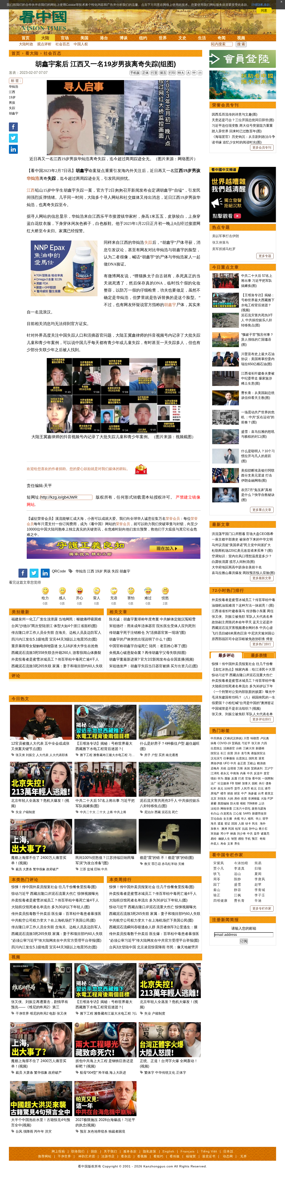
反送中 (258, 773)
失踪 (12, 108)
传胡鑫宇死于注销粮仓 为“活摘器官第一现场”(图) (147, 632)
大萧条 (27, 869)
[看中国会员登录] (242, 59)
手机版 (135, 73)
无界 (243, 1156)
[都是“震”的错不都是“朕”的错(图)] (170, 821)
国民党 (253, 758)
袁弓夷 (245, 753)
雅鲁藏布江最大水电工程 (110, 755)
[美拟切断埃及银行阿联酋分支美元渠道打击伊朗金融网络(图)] (225, 470)
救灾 (147, 864)
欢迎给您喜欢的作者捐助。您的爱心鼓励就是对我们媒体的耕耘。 (78, 469)
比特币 (228, 788)
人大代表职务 (58, 755)
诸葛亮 (265, 833)
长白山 (215, 813)
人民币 (245, 788)
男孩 (12, 102)
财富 (237, 793)
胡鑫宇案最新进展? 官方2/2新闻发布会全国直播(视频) (151, 659)
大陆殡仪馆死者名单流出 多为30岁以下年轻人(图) (50, 907)
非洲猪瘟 (254, 798)
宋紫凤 (218, 863)
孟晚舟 (215, 768)
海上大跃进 (117, 1072)
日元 (261, 788)
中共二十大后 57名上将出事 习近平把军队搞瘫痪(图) (256, 281)
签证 (227, 823)
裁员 (19, 869)
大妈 (230, 798)
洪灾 (48, 1131)
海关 (213, 823)
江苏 (83, 869)
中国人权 (81, 44)
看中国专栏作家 (227, 855)
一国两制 (267, 778)
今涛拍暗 (241, 863)
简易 (258, 863)
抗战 (245, 828)
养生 (237, 843)
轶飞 (216, 874)
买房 (162, 755)
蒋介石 (263, 828)
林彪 (233, 833)
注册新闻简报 (225, 920)
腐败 (227, 778)
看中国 (45, 20)
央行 (262, 783)
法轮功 (215, 808)
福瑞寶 (191, 1156)
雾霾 (213, 803)
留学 (265, 818)
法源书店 (108, 1156)
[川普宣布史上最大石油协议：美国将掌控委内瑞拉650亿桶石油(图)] (225, 354)
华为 (220, 778)
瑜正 (216, 895)
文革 (230, 843)
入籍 (241, 823)
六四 (264, 743)
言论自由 (216, 818)
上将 (110, 812)
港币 (268, 788)
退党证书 (209, 1156)
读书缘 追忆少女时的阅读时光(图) (237, 142)
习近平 (133, 755)
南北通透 (172, 755)
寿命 (223, 843)
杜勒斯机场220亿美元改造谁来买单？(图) (242, 550)
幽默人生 (224, 838)
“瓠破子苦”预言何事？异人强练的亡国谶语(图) (257, 339)
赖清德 (261, 763)
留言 (163, 73)
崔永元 (224, 773)
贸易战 (236, 743)
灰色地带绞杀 (98, 1131)
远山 (237, 874)
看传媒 (175, 1156)
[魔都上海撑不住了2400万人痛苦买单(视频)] (41, 821)
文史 (182, 38)
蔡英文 (269, 793)
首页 (26, 38)
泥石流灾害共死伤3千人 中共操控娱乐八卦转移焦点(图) (257, 320)
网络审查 (226, 808)
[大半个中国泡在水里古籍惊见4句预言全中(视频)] (41, 1084)
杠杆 (213, 788)
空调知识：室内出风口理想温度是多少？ (242, 556)
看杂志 (126, 1156)
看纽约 (158, 1156)
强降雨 (28, 1131)
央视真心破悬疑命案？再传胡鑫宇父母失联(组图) (147, 653)
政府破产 (52, 869)
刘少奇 (241, 833)
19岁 (12, 97)
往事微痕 (229, 758)
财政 (230, 793)
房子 (147, 755)
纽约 (143, 38)
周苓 (216, 879)
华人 (244, 818)
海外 (263, 823)
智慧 (234, 838)
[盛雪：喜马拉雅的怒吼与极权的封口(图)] (225, 431)
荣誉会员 (173, 518)
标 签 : (16, 81)
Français (188, 1151)
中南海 (234, 773)
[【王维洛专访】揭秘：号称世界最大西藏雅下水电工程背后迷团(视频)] (105, 707)
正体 (145, 73)
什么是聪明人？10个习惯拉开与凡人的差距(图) (258, 456)
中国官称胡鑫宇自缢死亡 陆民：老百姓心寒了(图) (148, 646)
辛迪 (258, 900)
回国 (234, 823)
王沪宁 (269, 768)
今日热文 (20, 698)
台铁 (239, 748)
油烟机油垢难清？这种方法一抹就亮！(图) (243, 605)
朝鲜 (238, 783)
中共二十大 (88, 812)
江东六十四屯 (241, 808)
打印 (172, 73)
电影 (52, 1013)
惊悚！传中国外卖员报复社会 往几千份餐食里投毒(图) (53, 887)
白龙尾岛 (226, 813)
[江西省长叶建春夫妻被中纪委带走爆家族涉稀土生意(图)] (225, 373)
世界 (163, 38)
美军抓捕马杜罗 (224, 249)
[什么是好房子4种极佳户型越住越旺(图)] (170, 707)
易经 (214, 838)
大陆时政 (26, 44)
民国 (231, 828)
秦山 (216, 890)
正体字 (181, 1072)
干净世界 (22, 1013)
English (168, 1151)
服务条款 (130, 1151)
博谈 (124, 38)
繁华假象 (39, 869)
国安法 (215, 753)
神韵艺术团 (86, 1156)
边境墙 (231, 768)
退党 (261, 758)
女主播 (228, 818)
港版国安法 (258, 753)
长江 (223, 753)
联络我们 (78, 1151)
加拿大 (246, 783)
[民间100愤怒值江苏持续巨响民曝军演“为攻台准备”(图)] (105, 821)
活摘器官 (229, 748)
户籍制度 (29, 812)
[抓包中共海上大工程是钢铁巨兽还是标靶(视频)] (105, 1025)
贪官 (266, 773)
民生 (255, 823)
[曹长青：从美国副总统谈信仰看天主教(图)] (225, 393)
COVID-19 (224, 743)
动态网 (228, 1156)
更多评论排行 (261, 719)
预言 (83, 1131)
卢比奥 (264, 738)
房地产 (215, 793)
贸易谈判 (257, 768)
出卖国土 (216, 748)
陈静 (237, 879)
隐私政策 (149, 1151)
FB (232, 783)
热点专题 (221, 227)
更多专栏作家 (261, 908)
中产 (244, 793)
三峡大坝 (248, 748)
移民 (251, 818)
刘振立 (30, 755)
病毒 (213, 743)
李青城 (259, 890)
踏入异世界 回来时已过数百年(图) (237, 131)
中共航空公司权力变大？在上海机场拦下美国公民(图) (53, 920)
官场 (65, 38)
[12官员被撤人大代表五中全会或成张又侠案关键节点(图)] (41, 707)
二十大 (101, 812)
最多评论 (226, 655)
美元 (220, 788)
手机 (248, 838)
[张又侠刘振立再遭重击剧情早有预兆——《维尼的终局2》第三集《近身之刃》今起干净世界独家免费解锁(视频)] (41, 966)
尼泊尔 (149, 812)
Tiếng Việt (209, 1151)
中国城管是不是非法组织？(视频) (236, 708)
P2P (270, 798)
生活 (202, 38)
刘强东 (222, 798)
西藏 (158, 812)
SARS (247, 813)
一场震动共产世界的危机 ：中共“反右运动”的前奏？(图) (258, 417)
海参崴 (252, 793)
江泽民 (215, 773)
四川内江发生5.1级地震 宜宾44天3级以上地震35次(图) (54, 639)
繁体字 (149, 1072)
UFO (226, 763)
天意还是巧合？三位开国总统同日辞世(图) (243, 120)
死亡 (175, 812)
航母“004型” (89, 1072)
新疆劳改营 (259, 813)
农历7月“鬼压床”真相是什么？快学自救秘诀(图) (258, 495)
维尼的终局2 (39, 1013)
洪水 (237, 753)
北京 (213, 798)
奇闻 (222, 38)
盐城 (90, 869)
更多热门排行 (261, 644)
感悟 (241, 838)
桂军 (238, 828)
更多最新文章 (261, 578)
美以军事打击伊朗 (225, 236)
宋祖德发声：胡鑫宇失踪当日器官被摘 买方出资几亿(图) (153, 666)
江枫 (237, 895)
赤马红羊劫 (169, 864)
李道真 (239, 868)
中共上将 (120, 812)
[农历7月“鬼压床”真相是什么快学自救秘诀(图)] (225, 490)
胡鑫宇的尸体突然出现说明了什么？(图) (140, 639)
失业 (19, 812)
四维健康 (220, 900)
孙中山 (253, 828)
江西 (12, 92)
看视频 (142, 1156)
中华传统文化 (165, 1072)
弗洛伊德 (216, 763)
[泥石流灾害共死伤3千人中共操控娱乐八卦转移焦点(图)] (170, 764)
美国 (84, 38)
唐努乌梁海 (259, 808)
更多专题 (265, 256)
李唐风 (259, 879)
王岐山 (251, 763)
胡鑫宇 (13, 113)
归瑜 (258, 868)
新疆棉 (260, 748)
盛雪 (237, 884)
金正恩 (241, 763)
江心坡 (237, 813)
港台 (104, 38)
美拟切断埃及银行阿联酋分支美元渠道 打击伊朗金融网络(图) (258, 475)
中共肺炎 (216, 738)
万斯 (240, 768)
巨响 (97, 869)
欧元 (254, 788)
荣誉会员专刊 (225, 105)
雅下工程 (86, 755)
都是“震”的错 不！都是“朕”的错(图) (167, 858)
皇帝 (257, 833)
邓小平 (224, 833)
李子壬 (259, 895)
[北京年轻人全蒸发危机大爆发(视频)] (41, 764)
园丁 (216, 884)
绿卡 (248, 823)
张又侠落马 (220, 242)
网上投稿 (58, 1151)
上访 (261, 803)
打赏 (154, 73)
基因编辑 (223, 803)
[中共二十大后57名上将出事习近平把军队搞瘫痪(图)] (105, 764)
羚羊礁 (103, 1072)
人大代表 (42, 755)
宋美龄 (215, 833)
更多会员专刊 (261, 147)
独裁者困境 (116, 1131)
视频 (241, 38)
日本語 (228, 1151)
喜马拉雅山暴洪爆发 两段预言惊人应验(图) (243, 573)
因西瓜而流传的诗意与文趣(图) (234, 114)
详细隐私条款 (260, 4)
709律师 (252, 803)
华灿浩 (13, 86)
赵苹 (258, 884)
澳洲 (224, 828)
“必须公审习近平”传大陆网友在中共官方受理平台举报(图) (56, 940)
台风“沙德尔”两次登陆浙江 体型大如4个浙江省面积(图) (54, 626)
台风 (19, 1131)
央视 (237, 818)
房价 (237, 798)
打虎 (241, 778)
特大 (181, 73)
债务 (268, 783)
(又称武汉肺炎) (232, 738)
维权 (243, 803)
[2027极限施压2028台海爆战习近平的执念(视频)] (105, 1084)
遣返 (220, 823)
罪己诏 (156, 864)
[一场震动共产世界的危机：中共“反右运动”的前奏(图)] (225, 412)
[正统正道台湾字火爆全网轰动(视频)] (170, 1025)
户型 (154, 755)
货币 (237, 788)
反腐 (234, 778)
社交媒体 (223, 783)
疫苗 (230, 753)
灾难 (181, 864)
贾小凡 (218, 868)
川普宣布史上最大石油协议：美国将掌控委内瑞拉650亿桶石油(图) (258, 359)
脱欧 (255, 783)
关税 (223, 768)
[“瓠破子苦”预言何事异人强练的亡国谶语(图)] (225, 334)
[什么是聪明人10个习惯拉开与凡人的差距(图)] (225, 451)
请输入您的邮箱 (243, 928)
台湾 (261, 793)
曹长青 (239, 900)
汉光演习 (216, 758)
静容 (237, 890)
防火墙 (234, 803)
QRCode (59, 571)
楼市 (223, 793)
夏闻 (258, 874)
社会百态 (62, 44)
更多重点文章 (261, 510)
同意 (264, 10)
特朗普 (254, 738)
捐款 (94, 1151)
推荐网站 (44, 1156)
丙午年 (39, 1131)
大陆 (45, 38)
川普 (246, 738)
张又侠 (20, 755)
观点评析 (44, 44)
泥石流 (166, 812)
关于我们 (110, 1151)
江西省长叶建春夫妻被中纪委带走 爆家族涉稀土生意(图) (258, 378)
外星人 (215, 843)
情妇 (213, 778)
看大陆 (32, 53)
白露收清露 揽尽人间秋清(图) (233, 562)
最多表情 (259, 655)
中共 (104, 869)
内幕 (243, 773)
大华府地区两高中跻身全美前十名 (237, 567)
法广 (213, 783)
